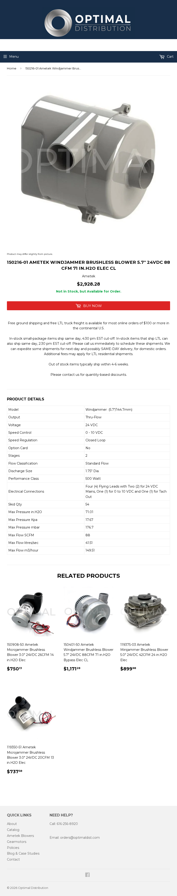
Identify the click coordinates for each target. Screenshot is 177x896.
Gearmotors (16, 842)
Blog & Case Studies (23, 853)
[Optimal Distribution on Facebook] (87, 875)
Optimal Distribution (33, 888)
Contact (13, 859)
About (12, 824)
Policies (13, 848)
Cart (170, 57)
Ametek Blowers (20, 836)
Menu (14, 57)
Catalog (13, 830)
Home (11, 68)
